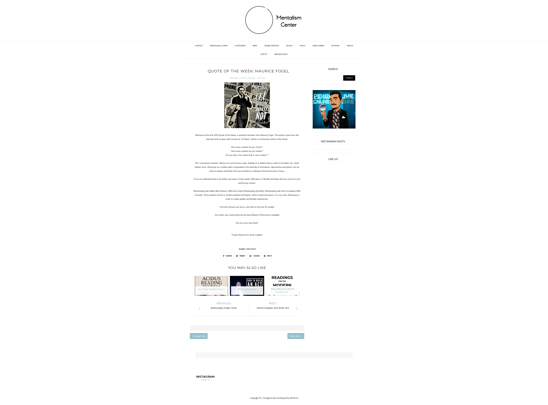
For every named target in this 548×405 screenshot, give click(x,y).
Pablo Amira (318, 45)
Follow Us (205, 379)
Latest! (264, 54)
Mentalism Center (238, 78)
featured (261, 78)
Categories (240, 45)
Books (289, 45)
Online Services (271, 45)
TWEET (242, 256)
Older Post (294, 336)
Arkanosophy (281, 54)
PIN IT (269, 256)
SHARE (228, 256)
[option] (211, 287)
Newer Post (200, 336)
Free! (255, 45)
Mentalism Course (219, 45)
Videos (350, 45)
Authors (335, 45)
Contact (199, 45)
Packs (302, 45)
